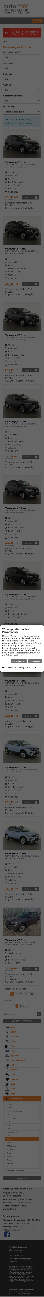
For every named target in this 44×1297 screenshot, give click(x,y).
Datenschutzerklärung (13, 667)
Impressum (31, 667)
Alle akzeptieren (18, 661)
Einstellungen (34, 661)
